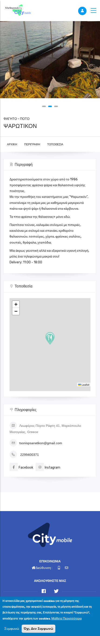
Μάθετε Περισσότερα (66, 618)
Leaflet (85, 384)
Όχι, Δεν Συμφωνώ (38, 628)
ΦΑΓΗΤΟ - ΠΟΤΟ (16, 119)
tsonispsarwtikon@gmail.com (40, 443)
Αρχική (12, 144)
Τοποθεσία (55, 144)
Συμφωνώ (11, 629)
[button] (44, 106)
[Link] (17, 10)
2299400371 (29, 455)
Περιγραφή (32, 144)
